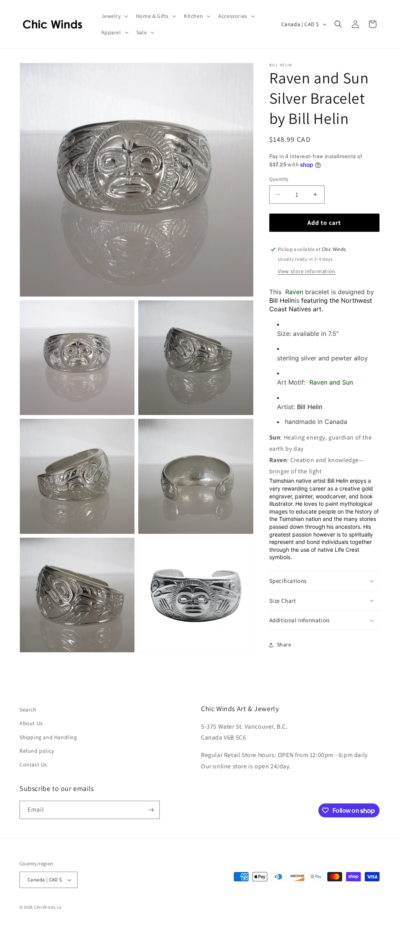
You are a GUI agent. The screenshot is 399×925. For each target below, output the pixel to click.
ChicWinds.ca (48, 907)
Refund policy (36, 750)
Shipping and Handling (48, 737)
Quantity (279, 179)
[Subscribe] (150, 810)
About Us (31, 723)
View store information (306, 271)
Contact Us (33, 764)
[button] (114, 16)
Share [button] (284, 644)
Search (28, 709)
